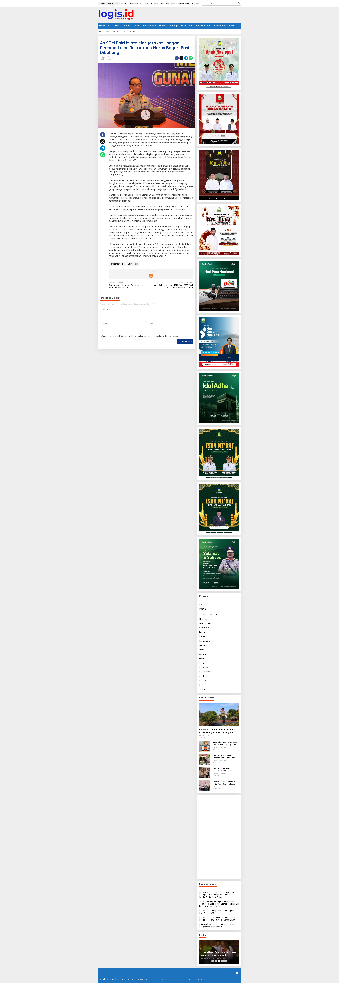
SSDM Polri (133, 264)
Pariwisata (203, 667)
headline (103, 59)
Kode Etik (166, 979)
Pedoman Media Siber (194, 979)
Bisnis (201, 604)
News (201, 649)
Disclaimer (211, 979)
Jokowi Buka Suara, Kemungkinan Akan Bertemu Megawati (218, 953)
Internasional (204, 641)
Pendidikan (204, 676)
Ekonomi (203, 619)
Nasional (110, 59)
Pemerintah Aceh (209, 614)
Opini (201, 658)
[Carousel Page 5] (225, 961)
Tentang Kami (143, 979)
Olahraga (203, 654)
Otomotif (203, 663)
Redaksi (131, 979)
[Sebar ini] (177, 58)
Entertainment (205, 623)
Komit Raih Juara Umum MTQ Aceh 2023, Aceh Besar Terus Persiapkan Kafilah (173, 285)
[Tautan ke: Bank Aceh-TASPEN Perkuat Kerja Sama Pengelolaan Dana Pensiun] (204, 785)
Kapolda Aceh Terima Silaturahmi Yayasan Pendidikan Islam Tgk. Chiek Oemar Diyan (224, 769)
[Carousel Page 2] (216, 961)
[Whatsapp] (191, 58)
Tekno (202, 689)
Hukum (202, 636)
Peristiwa (203, 680)
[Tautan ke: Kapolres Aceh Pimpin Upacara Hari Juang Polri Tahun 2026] (204, 759)
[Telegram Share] (186, 58)
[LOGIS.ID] (116, 14)
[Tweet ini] (181, 58)
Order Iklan (177, 979)
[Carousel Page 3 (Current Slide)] (219, 961)
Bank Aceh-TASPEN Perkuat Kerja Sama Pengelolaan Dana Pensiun (224, 782)
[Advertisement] (219, 837)
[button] (239, 3)
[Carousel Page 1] (212, 961)
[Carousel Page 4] (222, 961)
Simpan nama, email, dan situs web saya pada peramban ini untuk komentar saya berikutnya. (142, 336)
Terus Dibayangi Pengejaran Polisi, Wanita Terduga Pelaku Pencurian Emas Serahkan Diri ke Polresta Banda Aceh (225, 743)
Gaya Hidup (204, 627)
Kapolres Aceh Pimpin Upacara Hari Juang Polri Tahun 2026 (223, 756)
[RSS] (151, 276)
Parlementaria (205, 671)
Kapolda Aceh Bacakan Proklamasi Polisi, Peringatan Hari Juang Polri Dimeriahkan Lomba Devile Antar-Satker (217, 731)
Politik (201, 685)
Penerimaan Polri (117, 264)
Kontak (156, 979)
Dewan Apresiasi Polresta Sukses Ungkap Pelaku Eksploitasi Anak (126, 285)
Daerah (202, 609)
